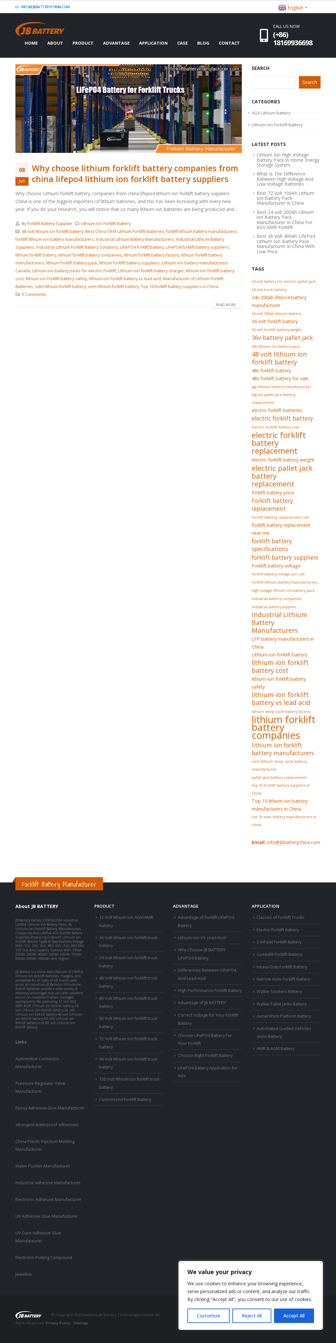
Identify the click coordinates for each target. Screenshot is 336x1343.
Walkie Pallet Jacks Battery (281, 1004)
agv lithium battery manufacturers (281, 386)
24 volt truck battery (269, 289)
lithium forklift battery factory (151, 255)
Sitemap (80, 1322)
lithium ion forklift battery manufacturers (283, 749)
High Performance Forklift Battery (210, 990)
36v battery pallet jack (282, 337)
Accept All (294, 1315)
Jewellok (23, 1274)
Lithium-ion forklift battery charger (151, 271)
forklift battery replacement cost (280, 517)
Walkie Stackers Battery (279, 991)
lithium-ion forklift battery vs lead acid (125, 278)
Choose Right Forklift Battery (205, 1055)
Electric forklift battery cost (275, 427)
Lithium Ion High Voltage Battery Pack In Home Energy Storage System (288, 160)
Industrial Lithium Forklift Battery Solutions (77, 247)
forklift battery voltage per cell (278, 574)
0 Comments (34, 294)
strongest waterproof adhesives (47, 1124)
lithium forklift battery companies (90, 255)
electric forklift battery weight (283, 460)
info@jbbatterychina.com (45, 6)
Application (153, 43)
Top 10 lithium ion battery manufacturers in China (279, 805)
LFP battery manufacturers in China (283, 643)
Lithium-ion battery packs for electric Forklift (74, 271)
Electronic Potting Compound (43, 1257)
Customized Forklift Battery (125, 1099)
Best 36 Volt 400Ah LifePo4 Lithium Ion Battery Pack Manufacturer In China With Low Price (286, 243)
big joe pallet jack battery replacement (273, 398)
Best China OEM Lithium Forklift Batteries (124, 231)
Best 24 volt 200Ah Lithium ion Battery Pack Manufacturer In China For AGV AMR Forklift (285, 219)
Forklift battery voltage (276, 566)
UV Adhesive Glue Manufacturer (46, 1216)
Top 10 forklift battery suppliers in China (179, 286)
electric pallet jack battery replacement (282, 475)
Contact (229, 43)
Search (260, 68)
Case (182, 43)
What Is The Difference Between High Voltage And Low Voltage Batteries (285, 179)
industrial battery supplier (274, 607)
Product (83, 43)
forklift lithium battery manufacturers (201, 231)
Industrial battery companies (276, 598)
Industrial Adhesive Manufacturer (48, 1183)
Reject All (252, 1315)
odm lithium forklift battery (60, 286)
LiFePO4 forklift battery (142, 247)
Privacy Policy (58, 1322)
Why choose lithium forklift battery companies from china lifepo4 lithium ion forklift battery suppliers (135, 173)
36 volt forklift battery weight (276, 329)
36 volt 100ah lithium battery (276, 313)
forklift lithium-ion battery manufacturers (54, 239)
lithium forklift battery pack (71, 263)
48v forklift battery (271, 370)
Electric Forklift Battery (278, 930)
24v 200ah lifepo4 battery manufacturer (279, 301)
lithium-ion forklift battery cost (280, 666)
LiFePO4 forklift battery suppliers (197, 247)
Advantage (116, 43)
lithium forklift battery (35, 255)
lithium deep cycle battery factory (281, 711)
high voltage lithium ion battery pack (283, 590)
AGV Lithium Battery (271, 113)
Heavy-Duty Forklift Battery (282, 967)
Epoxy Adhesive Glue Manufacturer (49, 1108)
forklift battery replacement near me (281, 529)
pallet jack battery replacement (279, 777)
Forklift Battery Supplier (50, 223)
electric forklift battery (282, 418)
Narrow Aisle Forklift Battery (283, 979)
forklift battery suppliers (285, 557)
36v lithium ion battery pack (276, 346)
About (55, 43)
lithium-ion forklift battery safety (56, 278)
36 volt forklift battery (275, 321)
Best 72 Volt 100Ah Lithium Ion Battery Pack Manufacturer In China (285, 198)
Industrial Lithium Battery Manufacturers (135, 239)
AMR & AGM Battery (275, 1048)
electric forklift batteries (277, 410)
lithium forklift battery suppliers (129, 263)
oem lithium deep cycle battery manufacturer (279, 765)
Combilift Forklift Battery (279, 954)
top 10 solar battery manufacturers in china (284, 821)
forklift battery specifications (272, 545)
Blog (203, 43)
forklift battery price (273, 492)
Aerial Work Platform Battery (284, 1016)
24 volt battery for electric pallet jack (284, 281)
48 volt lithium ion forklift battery (52, 231)
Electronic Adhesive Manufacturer (48, 1199)
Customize (208, 1315)
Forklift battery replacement (272, 504)
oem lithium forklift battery (113, 286)
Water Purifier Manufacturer (42, 1166)
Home (31, 43)
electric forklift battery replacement (279, 443)
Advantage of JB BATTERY (202, 1002)
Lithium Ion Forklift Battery (106, 223)
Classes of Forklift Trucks (280, 917)
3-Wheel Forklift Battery (279, 942)
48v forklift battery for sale (280, 378)
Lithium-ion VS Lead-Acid (202, 937)
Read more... (227, 304)
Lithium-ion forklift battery (279, 654)
